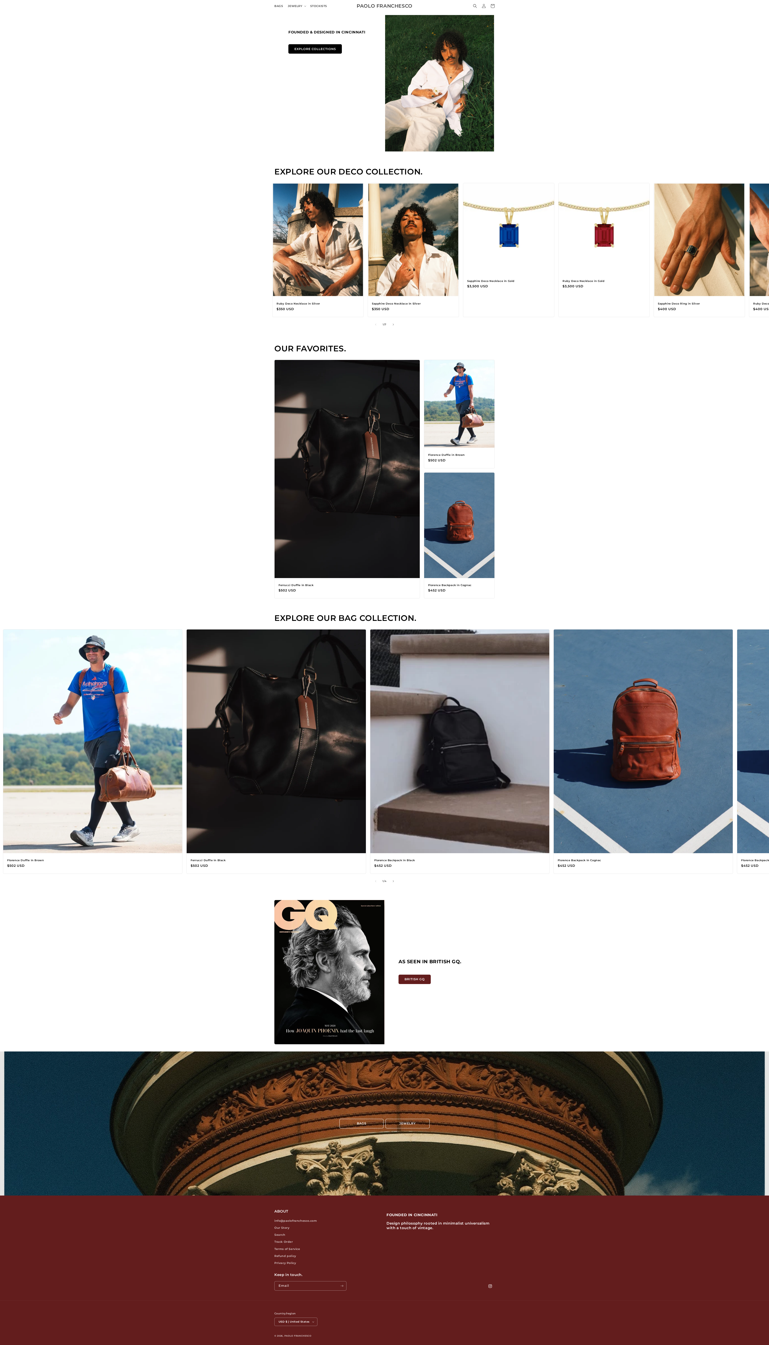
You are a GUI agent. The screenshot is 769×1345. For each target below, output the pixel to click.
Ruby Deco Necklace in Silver (298, 303)
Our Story (281, 1228)
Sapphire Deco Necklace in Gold (490, 281)
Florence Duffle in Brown (446, 454)
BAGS (361, 1123)
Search (279, 1235)
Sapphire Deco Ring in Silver (679, 303)
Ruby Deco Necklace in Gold (584, 281)
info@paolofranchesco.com (295, 1221)
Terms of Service (287, 1249)
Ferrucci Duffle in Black (296, 585)
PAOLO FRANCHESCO (297, 1335)
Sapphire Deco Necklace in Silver (396, 303)
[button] (296, 6)
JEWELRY (407, 1123)
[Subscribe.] (341, 1286)
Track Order (283, 1242)
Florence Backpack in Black (394, 860)
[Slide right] (393, 324)
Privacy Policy (285, 1263)
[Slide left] (375, 324)
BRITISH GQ (415, 979)
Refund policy (285, 1256)
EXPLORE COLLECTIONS (315, 49)
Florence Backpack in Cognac (450, 585)
